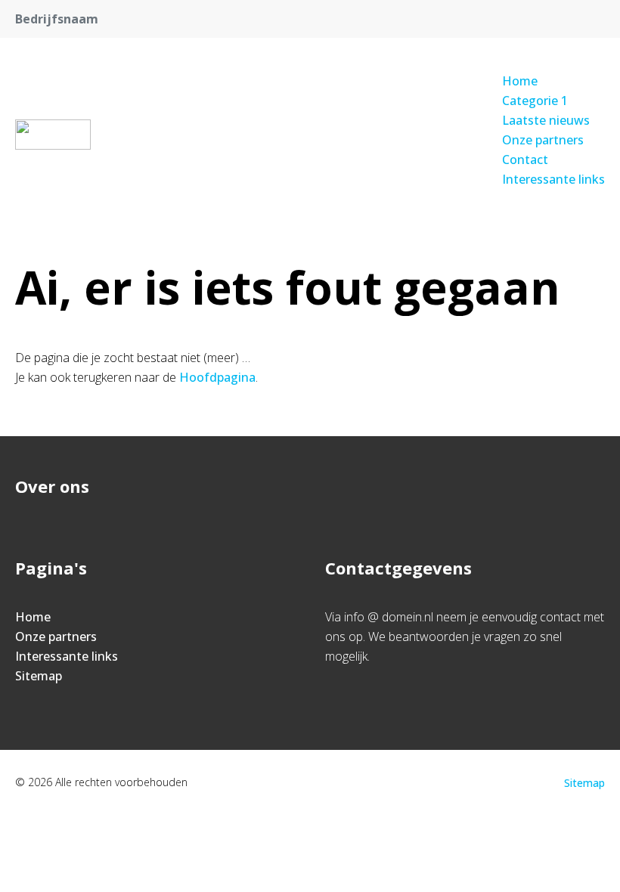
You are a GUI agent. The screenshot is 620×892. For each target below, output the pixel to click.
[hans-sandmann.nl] (53, 134)
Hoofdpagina (217, 377)
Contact (525, 159)
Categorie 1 (535, 100)
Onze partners (543, 140)
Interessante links (553, 179)
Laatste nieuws (546, 120)
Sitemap (38, 675)
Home (520, 81)
